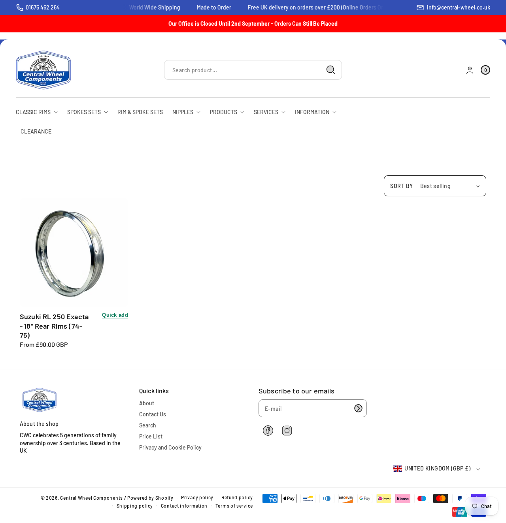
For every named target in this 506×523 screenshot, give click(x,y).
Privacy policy (197, 497)
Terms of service (234, 505)
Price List (150, 436)
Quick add (115, 315)
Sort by (401, 185)
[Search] (331, 70)
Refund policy (237, 497)
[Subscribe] (358, 408)
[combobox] (253, 70)
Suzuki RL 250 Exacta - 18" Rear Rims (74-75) (54, 325)
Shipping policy (135, 505)
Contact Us (152, 414)
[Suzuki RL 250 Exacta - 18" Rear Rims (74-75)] (74, 252)
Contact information (184, 505)
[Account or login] (470, 70)
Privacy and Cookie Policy (170, 447)
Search (147, 425)
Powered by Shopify (150, 497)
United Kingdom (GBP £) (437, 468)
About (146, 403)
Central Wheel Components (91, 497)
